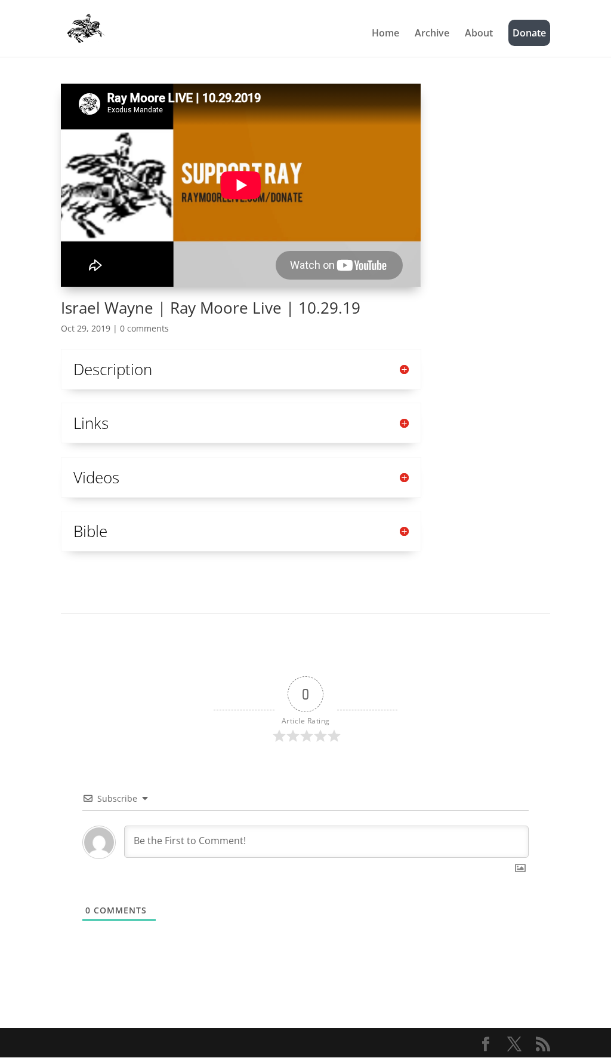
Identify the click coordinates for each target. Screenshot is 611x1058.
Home (385, 34)
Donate (529, 32)
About (479, 34)
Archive (432, 34)
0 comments (144, 328)
